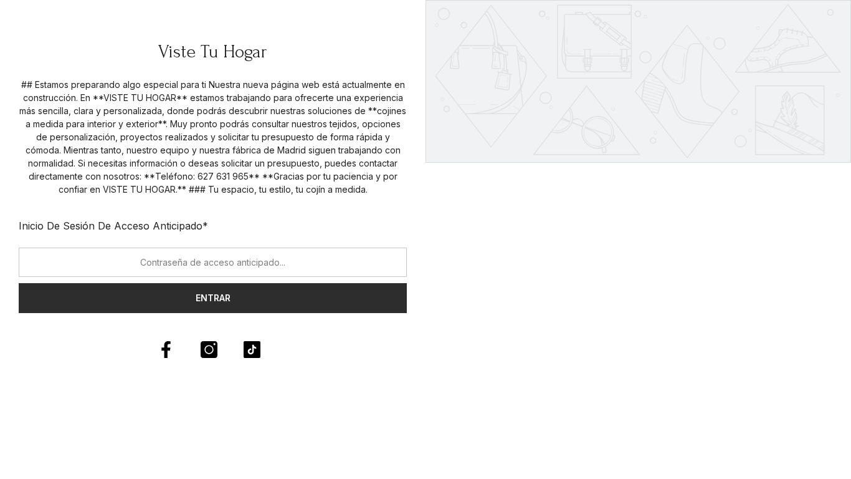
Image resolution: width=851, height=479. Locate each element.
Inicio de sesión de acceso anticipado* (113, 226)
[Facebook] (166, 349)
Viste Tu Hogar (212, 51)
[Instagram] (209, 349)
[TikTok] (252, 349)
